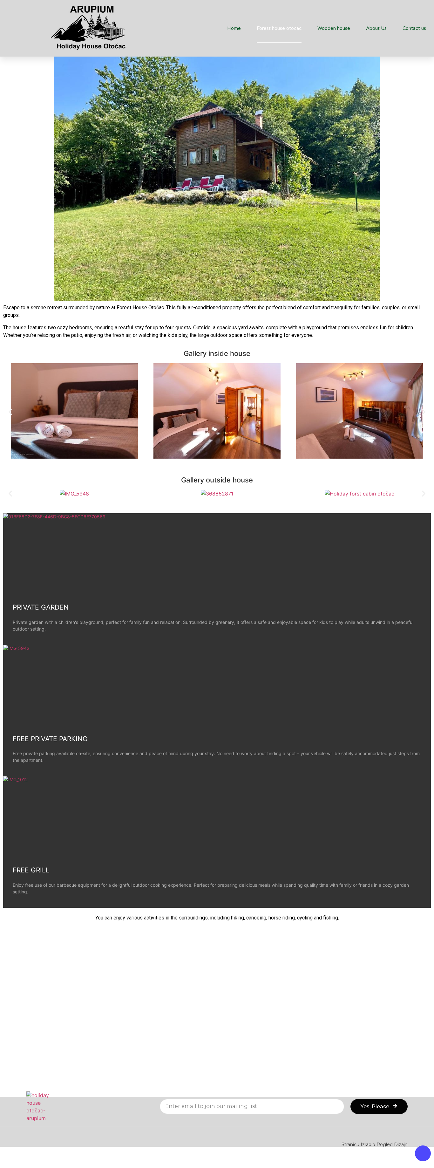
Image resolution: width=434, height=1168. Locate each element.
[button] (10, 412)
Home (234, 28)
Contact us (414, 28)
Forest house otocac (279, 28)
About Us (376, 28)
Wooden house (333, 28)
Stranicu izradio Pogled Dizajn (375, 1144)
